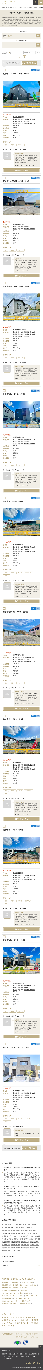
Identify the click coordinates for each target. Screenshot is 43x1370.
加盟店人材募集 (6, 1298)
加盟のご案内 (12, 1354)
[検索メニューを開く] (35, 2)
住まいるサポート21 (31, 1295)
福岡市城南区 (6, 1233)
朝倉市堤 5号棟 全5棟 (13, 719)
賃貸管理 (21, 1293)
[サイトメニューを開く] (40, 2)
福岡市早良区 (15, 1233)
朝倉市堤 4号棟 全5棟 (13, 501)
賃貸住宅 (7, 1320)
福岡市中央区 (15, 1230)
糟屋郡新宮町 (6, 1245)
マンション (25, 1282)
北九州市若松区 (7, 1224)
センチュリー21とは (8, 1295)
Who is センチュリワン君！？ (11, 1301)
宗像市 (4, 1239)
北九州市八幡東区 (7, 1227)
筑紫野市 (25, 1236)
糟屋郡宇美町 (6, 1242)
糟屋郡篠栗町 (15, 1242)
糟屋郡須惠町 (34, 1242)
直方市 (29, 1233)
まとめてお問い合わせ (29, 63)
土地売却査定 (23, 1290)
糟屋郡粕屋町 (25, 1245)
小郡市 (20, 1236)
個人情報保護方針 (34, 1354)
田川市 (4, 1236)
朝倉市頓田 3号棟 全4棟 (14, 394)
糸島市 (31, 1239)
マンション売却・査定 (20, 1320)
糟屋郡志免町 (25, 1242)
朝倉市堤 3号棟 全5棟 (13, 830)
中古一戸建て (16, 1282)
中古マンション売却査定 (20, 1287)
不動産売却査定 (6, 1287)
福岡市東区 (29, 1227)
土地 (31, 1282)
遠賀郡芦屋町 (34, 1245)
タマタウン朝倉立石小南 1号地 (16, 1048)
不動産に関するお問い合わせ (29, 1356)
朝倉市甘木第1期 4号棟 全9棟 (16, 181)
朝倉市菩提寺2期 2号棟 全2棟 (16, 287)
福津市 (21, 1239)
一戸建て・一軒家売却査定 (10, 1290)
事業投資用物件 (6, 1285)
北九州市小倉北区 (18, 1224)
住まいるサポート (22, 1323)
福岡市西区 (32, 1230)
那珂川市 (37, 1239)
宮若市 (26, 1239)
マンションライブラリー (9, 1293)
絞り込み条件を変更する (21, 1367)
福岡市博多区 (6, 1230)
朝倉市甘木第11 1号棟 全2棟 (16, 74)
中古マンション (9, 1317)
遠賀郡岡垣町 (15, 1247)
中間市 (14, 1236)
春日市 (31, 1236)
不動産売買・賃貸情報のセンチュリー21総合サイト (19, 1279)
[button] (38, 94)
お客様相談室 (8, 1358)
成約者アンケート (25, 1303)
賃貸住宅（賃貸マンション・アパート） (24, 1285)
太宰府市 (10, 1239)
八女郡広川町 (15, 1250)
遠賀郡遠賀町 (25, 1247)
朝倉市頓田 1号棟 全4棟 (14, 940)
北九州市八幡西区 (19, 1227)
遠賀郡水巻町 (6, 1247)
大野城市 (37, 1236)
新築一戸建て (6, 1282)
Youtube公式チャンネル (9, 1303)
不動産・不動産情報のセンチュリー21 (11, 7)
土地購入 (21, 1317)
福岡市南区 (24, 1230)
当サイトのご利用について (11, 1356)
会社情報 (4, 1354)
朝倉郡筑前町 (6, 1250)
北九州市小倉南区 (30, 1224)
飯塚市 (35, 1233)
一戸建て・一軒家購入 (28, 7)
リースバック (20, 1295)
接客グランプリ (26, 1301)
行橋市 (9, 1236)
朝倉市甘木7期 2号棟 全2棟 (15, 612)
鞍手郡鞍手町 (34, 1247)
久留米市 (23, 1233)
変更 (38, 36)
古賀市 (16, 1239)
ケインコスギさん (10, 1326)
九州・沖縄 (38, 7)
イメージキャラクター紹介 (22, 1298)
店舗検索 (28, 1293)
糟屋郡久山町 (15, 1245)
